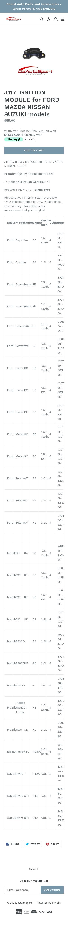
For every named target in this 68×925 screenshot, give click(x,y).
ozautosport (24, 902)
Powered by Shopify (49, 902)
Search (34, 869)
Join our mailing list (34, 881)
